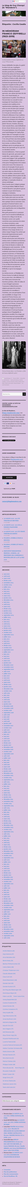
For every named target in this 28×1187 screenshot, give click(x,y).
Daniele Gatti (8, 983)
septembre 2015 (9, 780)
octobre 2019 (8, 691)
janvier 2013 (7, 849)
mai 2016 (6, 762)
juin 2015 (6, 786)
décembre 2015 (8, 773)
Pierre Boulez (8, 1068)
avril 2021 (7, 658)
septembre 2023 (9, 615)
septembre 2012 (9, 857)
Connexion (7, 1169)
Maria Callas (18, 381)
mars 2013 (7, 844)
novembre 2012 (8, 853)
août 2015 (7, 782)
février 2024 (7, 608)
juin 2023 (6, 619)
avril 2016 (7, 764)
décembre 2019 (8, 689)
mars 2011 (7, 896)
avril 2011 (6, 894)
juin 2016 (6, 760)
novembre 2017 (8, 725)
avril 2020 (7, 680)
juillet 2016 (7, 758)
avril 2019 (7, 699)
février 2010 (7, 925)
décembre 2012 (8, 851)
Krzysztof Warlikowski (11, 1038)
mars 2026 (7, 578)
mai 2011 (6, 892)
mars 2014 (7, 818)
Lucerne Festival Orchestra (12, 1045)
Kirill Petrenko (8, 1032)
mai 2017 (6, 736)
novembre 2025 (8, 582)
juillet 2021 (7, 652)
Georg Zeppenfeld (10, 999)
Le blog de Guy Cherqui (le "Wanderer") (13, 6)
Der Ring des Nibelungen (12, 990)
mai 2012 (6, 866)
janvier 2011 (7, 901)
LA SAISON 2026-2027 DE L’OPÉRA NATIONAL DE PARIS (14, 1116)
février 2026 (7, 580)
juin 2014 (6, 812)
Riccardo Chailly (9, 1071)
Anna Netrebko (9, 957)
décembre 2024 (8, 600)
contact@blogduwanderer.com (11, 501)
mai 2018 (6, 719)
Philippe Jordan (9, 1064)
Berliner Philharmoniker (11, 964)
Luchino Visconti (10, 381)
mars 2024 (7, 606)
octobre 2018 (8, 710)
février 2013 (7, 847)
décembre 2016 (8, 747)
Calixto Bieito (8, 967)
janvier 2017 (7, 745)
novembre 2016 (8, 749)
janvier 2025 (7, 598)
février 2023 (7, 628)
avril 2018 (7, 721)
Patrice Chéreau (9, 1061)
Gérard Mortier (8, 1006)
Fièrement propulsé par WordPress (10, 1184)
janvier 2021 (7, 663)
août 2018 (7, 715)
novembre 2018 (8, 708)
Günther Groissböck (10, 1009)
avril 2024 (7, 604)
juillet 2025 (7, 587)
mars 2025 (7, 595)
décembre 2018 (8, 706)
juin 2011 (6, 890)
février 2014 (7, 821)
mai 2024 (6, 602)
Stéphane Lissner (9, 1084)
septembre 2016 (9, 754)
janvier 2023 (7, 630)
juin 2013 (6, 838)
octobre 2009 (8, 933)
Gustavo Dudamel (9, 1003)
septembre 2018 (9, 712)
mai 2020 (6, 678)
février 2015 (7, 795)
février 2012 (7, 873)
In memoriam (5, 380)
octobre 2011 (7, 881)
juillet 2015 (7, 784)
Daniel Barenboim (10, 980)
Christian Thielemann (11, 970)
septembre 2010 (9, 909)
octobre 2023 (8, 613)
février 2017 (7, 743)
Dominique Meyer (9, 993)
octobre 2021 (8, 647)
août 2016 (7, 756)
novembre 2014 (8, 801)
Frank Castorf (18, 996)
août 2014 (7, 808)
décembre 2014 (8, 799)
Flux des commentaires (11, 1174)
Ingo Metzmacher (9, 1016)
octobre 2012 (8, 855)
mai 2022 (6, 641)
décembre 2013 (8, 825)
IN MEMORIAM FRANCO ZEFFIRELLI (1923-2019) (14, 34)
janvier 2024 (7, 611)
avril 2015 (7, 790)
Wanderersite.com (16, 459)
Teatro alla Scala (9, 383)
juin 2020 (7, 676)
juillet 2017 (7, 732)
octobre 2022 (8, 632)
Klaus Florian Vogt (10, 1035)
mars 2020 (7, 682)
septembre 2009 (9, 935)
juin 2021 (6, 654)
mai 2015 (6, 788)
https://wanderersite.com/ (11, 413)
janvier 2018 (7, 723)
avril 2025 (7, 593)
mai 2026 (7, 574)
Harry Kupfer (8, 1012)
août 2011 (6, 886)
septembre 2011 (8, 883)
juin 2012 (6, 864)
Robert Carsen (8, 1074)
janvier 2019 (7, 704)
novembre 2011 (8, 879)
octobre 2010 (8, 907)
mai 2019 (6, 697)
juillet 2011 (7, 888)
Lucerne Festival (9, 1042)
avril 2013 (7, 842)
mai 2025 (6, 591)
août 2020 (7, 671)
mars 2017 (7, 741)
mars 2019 (7, 702)
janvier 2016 (7, 771)
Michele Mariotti (9, 1055)
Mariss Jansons (9, 1051)
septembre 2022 (9, 634)
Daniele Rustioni (9, 986)
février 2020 (7, 684)
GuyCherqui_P (8, 378)
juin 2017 (6, 734)
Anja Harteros (8, 954)
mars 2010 (7, 922)
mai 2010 (6, 918)
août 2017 (7, 730)
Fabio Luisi (7, 996)
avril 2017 (7, 738)
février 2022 (7, 645)
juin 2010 (6, 916)
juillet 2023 (7, 617)
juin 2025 (7, 589)
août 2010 (7, 912)
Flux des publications (10, 1172)
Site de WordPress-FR (10, 1176)
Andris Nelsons (9, 951)
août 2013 (7, 834)
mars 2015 (7, 792)
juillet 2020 (7, 673)
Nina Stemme (8, 1058)
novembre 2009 (9, 931)
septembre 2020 (9, 669)
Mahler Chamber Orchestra (12, 1048)
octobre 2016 (8, 751)
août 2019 (7, 693)
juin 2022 (7, 639)
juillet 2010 (7, 914)
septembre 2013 (8, 831)
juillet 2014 (7, 810)
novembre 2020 (8, 667)
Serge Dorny (8, 1077)
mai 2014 (6, 814)
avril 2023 (7, 624)
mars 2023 (7, 626)
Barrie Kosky (8, 960)
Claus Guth (7, 977)
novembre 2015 (8, 775)
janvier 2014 (7, 823)
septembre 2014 (9, 805)
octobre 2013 (8, 829)
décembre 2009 (8, 929)
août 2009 (7, 938)
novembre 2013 (8, 827)
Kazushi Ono (8, 1025)
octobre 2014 (8, 803)
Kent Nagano (8, 1029)
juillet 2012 (7, 862)
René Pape (19, 1068)
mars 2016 (7, 767)
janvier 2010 (7, 927)
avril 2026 (7, 576)
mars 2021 (7, 660)
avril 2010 (7, 920)
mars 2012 (7, 870)
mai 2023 (6, 621)
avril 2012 (7, 868)
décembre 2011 (8, 877)
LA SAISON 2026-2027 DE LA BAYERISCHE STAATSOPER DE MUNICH (13, 1155)
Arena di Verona (15, 380)
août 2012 (7, 860)
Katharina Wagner (9, 1022)
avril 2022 (7, 643)
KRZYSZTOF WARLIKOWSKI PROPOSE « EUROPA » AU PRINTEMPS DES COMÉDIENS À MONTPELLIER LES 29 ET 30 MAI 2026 (14, 555)
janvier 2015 (7, 797)
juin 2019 (6, 695)
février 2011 (7, 899)
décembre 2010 (8, 903)
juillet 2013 (7, 836)
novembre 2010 (8, 905)
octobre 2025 (8, 585)
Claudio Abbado (9, 973)
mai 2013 (6, 840)
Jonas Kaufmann (9, 1019)
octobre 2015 (8, 777)
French (17, 1)
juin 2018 (6, 717)
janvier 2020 (7, 686)
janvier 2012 (7, 875)
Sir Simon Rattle (9, 1081)
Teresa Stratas (17, 383)
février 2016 (7, 769)
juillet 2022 (7, 637)
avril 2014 (7, 816)
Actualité (22, 378)
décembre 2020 (8, 665)
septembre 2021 (9, 650)
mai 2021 (6, 656)
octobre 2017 (8, 728)
